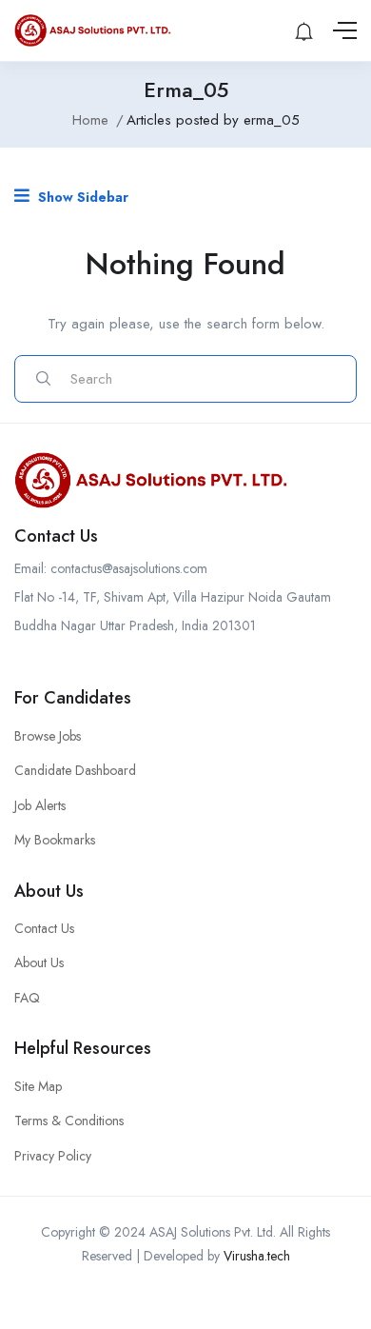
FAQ (27, 997)
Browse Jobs (47, 735)
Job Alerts (40, 805)
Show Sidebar (81, 197)
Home (90, 119)
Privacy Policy (52, 1155)
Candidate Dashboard (75, 770)
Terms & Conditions (69, 1120)
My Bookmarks (54, 839)
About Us (39, 962)
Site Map (38, 1086)
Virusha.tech (257, 1255)
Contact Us (44, 928)
